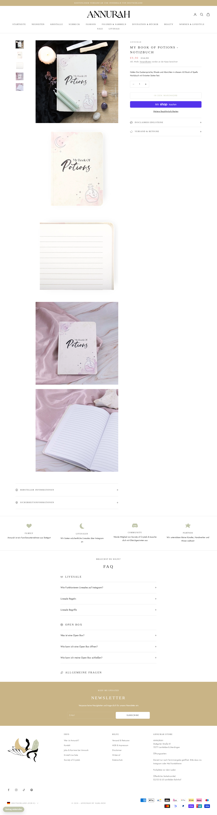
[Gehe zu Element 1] (20, 44)
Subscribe (133, 715)
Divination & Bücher (145, 24)
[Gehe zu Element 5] (20, 87)
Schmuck (74, 24)
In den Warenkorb (165, 95)
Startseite (19, 24)
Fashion (91, 24)
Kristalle (56, 24)
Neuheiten (38, 24)
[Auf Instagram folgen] (16, 789)
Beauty (168, 24)
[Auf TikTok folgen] (23, 789)
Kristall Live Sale (71, 755)
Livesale (114, 29)
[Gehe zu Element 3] (20, 66)
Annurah (135, 42)
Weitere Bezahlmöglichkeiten (165, 111)
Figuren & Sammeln (114, 24)
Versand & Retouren (120, 740)
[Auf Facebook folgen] (8, 789)
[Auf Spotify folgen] (31, 789)
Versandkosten (145, 61)
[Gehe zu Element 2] (20, 55)
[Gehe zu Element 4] (20, 76)
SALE (100, 29)
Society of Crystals (72, 759)
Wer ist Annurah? (71, 740)
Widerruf (116, 755)
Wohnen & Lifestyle (191, 24)
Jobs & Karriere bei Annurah (76, 750)
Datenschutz (117, 759)
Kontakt (67, 745)
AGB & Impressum (120, 745)
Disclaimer (117, 750)
